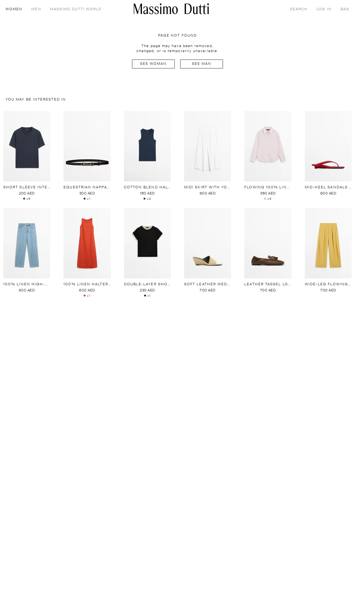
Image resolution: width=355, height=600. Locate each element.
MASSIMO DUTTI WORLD (76, 9)
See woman (153, 64)
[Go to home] (171, 8)
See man (202, 64)
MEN (36, 9)
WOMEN (14, 9)
